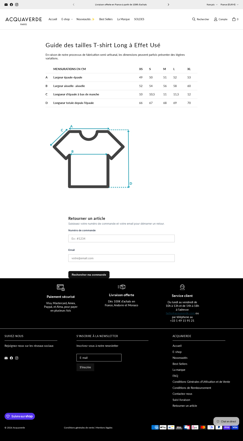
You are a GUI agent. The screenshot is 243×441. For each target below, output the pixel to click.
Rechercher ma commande (89, 274)
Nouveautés (180, 357)
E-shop (177, 351)
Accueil (177, 345)
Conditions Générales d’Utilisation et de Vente (201, 381)
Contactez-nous (182, 393)
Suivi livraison (181, 399)
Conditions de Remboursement (192, 387)
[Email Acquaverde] (6, 4)
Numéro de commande (82, 230)
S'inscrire (85, 367)
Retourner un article (185, 405)
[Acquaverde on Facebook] (11, 4)
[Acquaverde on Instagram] (16, 4)
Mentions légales (104, 427)
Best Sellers (180, 363)
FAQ (175, 375)
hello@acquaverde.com (181, 313)
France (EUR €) (228, 4)
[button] (66, 19)
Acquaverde (19, 427)
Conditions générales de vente (79, 427)
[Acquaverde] (24, 19)
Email (71, 249)
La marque (179, 369)
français (211, 4)
